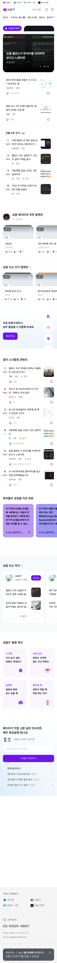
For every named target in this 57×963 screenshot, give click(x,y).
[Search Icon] (46, 9)
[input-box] (28, 749)
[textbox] (28, 749)
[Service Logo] (9, 9)
